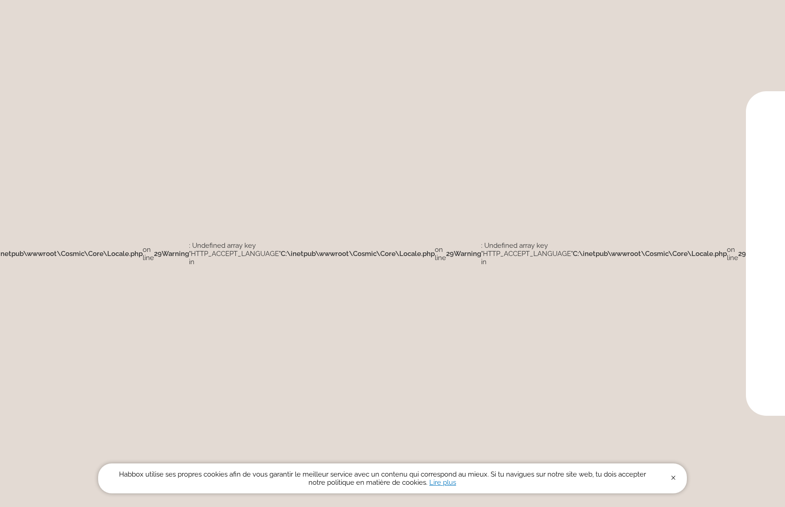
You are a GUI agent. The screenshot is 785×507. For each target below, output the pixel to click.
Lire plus (442, 482)
